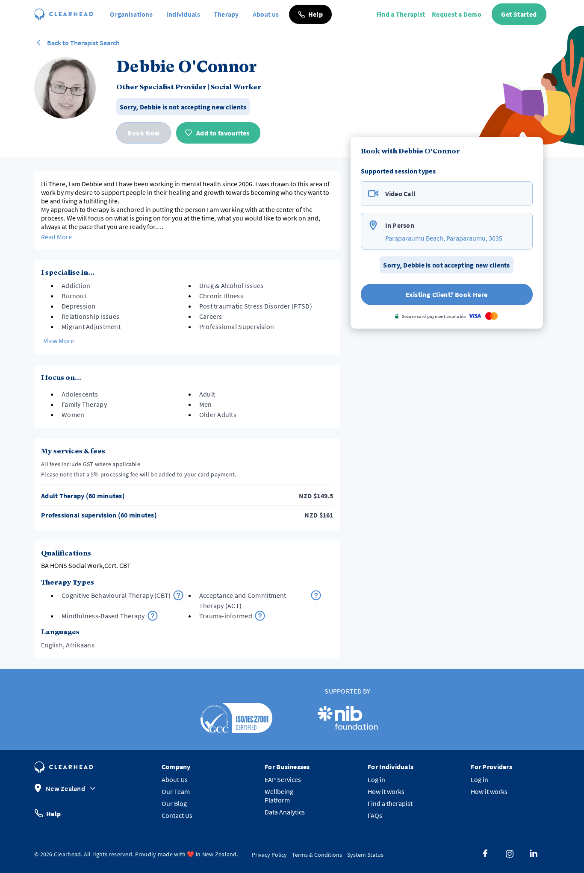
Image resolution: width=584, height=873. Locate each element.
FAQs (375, 815)
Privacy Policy (269, 854)
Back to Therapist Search (83, 42)
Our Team (176, 791)
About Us (175, 779)
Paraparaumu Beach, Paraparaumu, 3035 (443, 238)
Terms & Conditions (317, 854)
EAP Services (283, 779)
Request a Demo (456, 14)
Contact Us (177, 815)
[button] (310, 14)
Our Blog (174, 803)
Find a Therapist (400, 14)
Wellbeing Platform (279, 795)
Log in (376, 779)
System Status (365, 854)
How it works (386, 791)
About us (266, 14)
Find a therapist (390, 803)
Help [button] (53, 813)
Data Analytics (285, 812)
